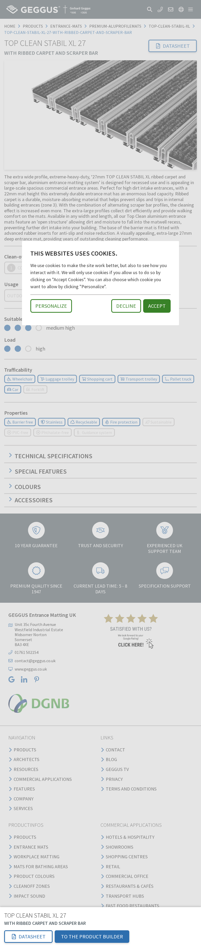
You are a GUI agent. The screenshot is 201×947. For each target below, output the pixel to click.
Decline (126, 306)
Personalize (51, 306)
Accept (157, 306)
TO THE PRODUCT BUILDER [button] (92, 936)
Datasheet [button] (32, 936)
